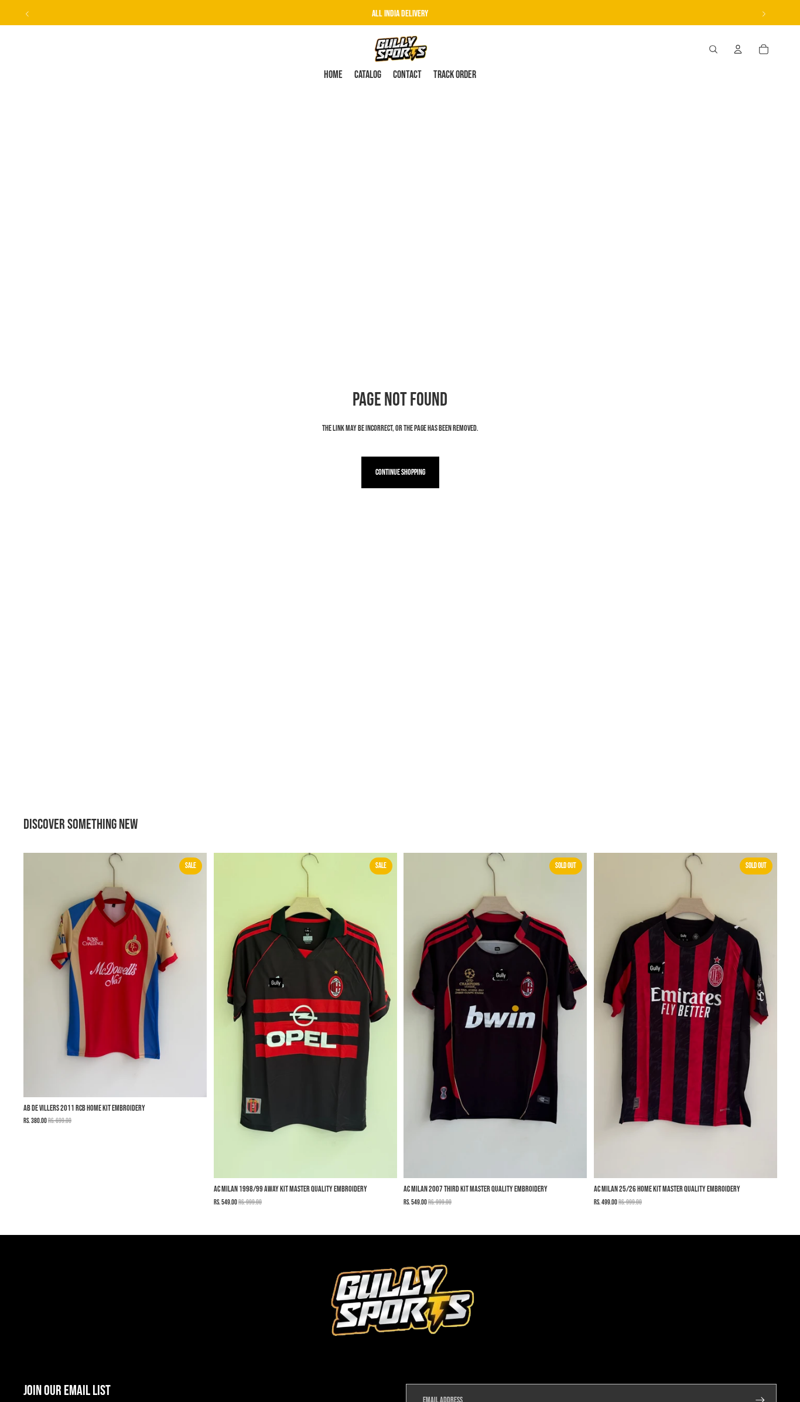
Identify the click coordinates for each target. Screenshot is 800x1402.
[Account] (738, 49)
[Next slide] (764, 14)
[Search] (713, 49)
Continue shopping (400, 472)
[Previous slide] (27, 14)
